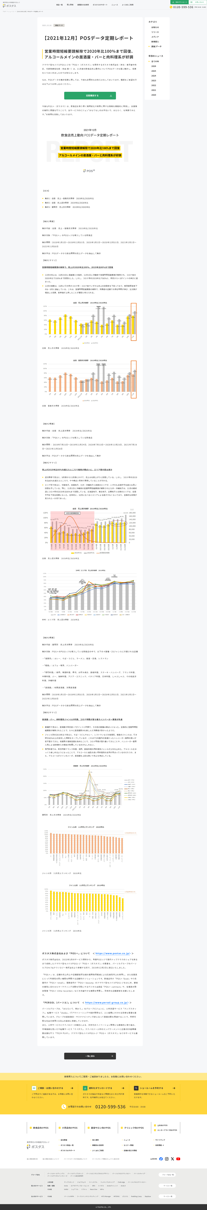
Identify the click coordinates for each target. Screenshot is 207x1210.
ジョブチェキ (81, 1182)
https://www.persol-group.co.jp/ (106, 1003)
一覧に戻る (90, 1056)
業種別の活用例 (83, 5)
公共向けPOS (162, 1125)
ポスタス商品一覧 (67, 1145)
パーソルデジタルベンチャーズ (57, 1176)
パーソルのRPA (69, 1196)
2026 (153, 66)
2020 (153, 95)
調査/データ (156, 46)
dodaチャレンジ (112, 1186)
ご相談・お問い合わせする (50, 1088)
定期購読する (92, 95)
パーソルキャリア (139, 1173)
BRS (93, 1186)
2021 (153, 90)
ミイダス (101, 1186)
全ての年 (155, 61)
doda (66, 1186)
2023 (153, 81)
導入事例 (70, 5)
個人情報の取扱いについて (51, 1159)
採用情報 (158, 1145)
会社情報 (64, 1140)
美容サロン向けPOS (101, 1128)
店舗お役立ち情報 (130, 1150)
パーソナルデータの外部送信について (75, 1159)
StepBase (148, 1196)
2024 (153, 76)
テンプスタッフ (69, 1182)
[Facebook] (161, 1159)
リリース (155, 32)
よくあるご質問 (127, 5)
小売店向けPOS (69, 1128)
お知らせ (155, 27)
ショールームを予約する (151, 1088)
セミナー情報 (128, 1145)
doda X (123, 1186)
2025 (153, 71)
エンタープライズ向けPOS (167, 1130)
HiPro (102, 1189)
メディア (155, 37)
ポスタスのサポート (100, 5)
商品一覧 (59, 5)
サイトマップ (160, 1140)
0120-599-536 (110, 1106)
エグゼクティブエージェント (80, 1186)
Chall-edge (121, 1182)
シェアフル (74, 1189)
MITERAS (116, 1196)
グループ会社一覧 (168, 1175)
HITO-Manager (106, 1196)
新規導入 (155, 42)
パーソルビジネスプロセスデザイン (97, 1173)
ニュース (115, 5)
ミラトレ (84, 1189)
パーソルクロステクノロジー (121, 1173)
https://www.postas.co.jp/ (113, 953)
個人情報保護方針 (32, 1159)
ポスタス (125, 1196)
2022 (153, 85)
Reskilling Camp (136, 1196)
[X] (172, 1159)
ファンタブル (93, 1182)
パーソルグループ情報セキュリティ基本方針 (105, 1159)
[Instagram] (167, 1159)
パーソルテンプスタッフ (75, 1173)
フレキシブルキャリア (107, 1182)
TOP (4, 11)
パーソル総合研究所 (76, 1176)
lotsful (66, 1189)
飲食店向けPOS (41, 1128)
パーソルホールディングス (55, 1173)
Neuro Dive (93, 1189)
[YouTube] (178, 1159)
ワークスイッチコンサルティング (87, 1196)
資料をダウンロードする (100, 1088)
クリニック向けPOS (134, 1128)
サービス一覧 (168, 1186)
